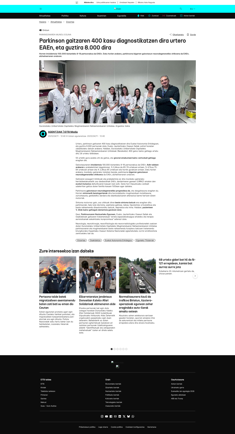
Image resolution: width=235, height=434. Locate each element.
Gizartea (81, 240)
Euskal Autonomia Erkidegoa (118, 240)
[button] (195, 275)
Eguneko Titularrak (145, 240)
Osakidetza (95, 240)
